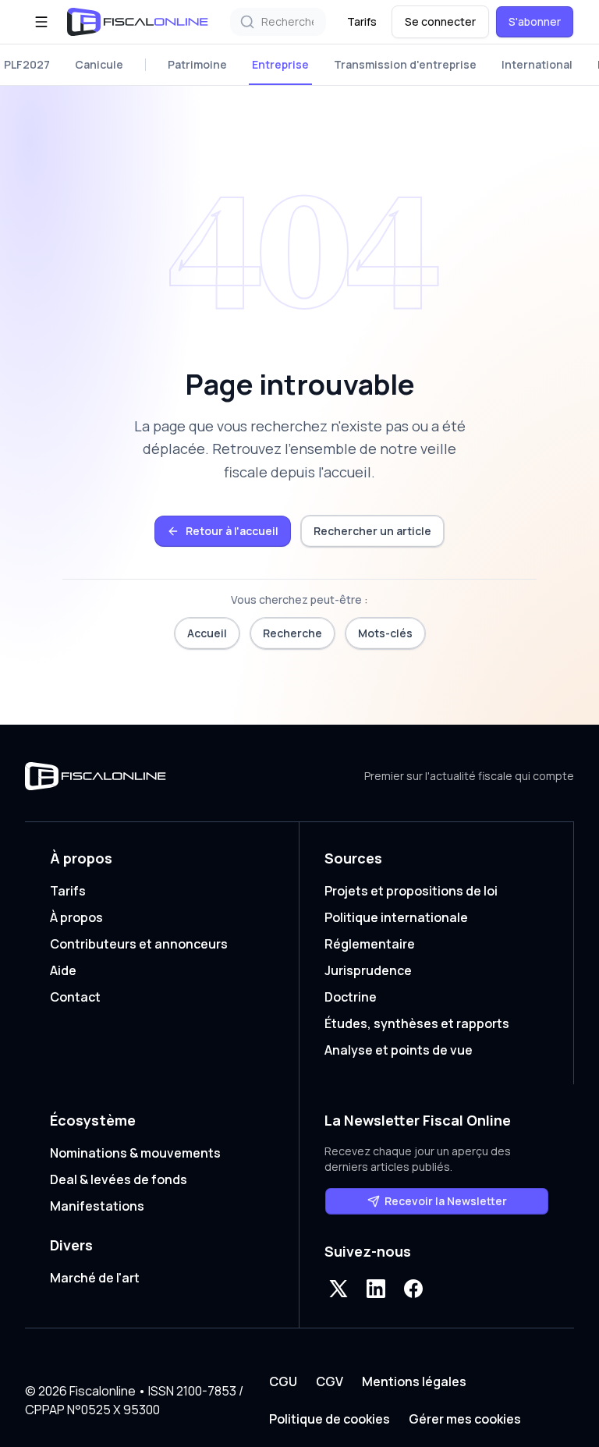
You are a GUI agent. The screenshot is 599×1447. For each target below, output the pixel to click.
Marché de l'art (95, 1277)
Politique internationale (396, 917)
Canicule (99, 64)
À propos (76, 917)
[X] (338, 1289)
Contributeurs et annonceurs (139, 943)
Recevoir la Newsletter (446, 1200)
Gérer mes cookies (465, 1418)
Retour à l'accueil (232, 530)
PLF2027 (27, 64)
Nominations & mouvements (135, 1153)
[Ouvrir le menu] (41, 21)
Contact (75, 996)
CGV (329, 1381)
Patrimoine (197, 64)
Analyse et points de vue (398, 1050)
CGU (283, 1381)
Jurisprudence (368, 970)
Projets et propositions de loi (411, 890)
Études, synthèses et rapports (416, 1023)
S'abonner (535, 21)
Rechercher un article (372, 530)
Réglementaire (369, 943)
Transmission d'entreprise (405, 64)
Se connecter (440, 21)
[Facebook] (413, 1289)
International (537, 64)
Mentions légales (414, 1381)
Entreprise (280, 64)
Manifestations (97, 1206)
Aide (63, 970)
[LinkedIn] (376, 1289)
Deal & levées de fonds (118, 1179)
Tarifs (362, 21)
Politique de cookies (329, 1418)
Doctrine (350, 996)
